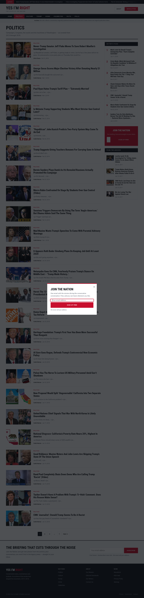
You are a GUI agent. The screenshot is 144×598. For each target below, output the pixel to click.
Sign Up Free (72, 305)
